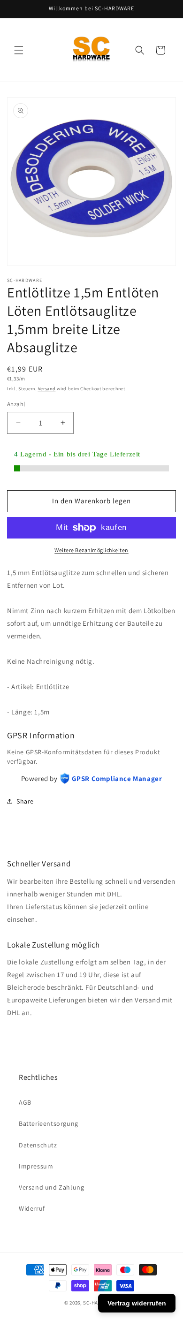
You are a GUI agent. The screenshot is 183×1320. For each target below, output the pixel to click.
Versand (47, 389)
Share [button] (25, 801)
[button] (18, 50)
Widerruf (32, 1208)
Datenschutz (38, 1145)
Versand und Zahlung (51, 1187)
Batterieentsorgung (48, 1123)
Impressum (36, 1166)
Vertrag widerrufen (136, 1303)
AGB (25, 1102)
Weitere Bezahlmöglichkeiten (91, 550)
